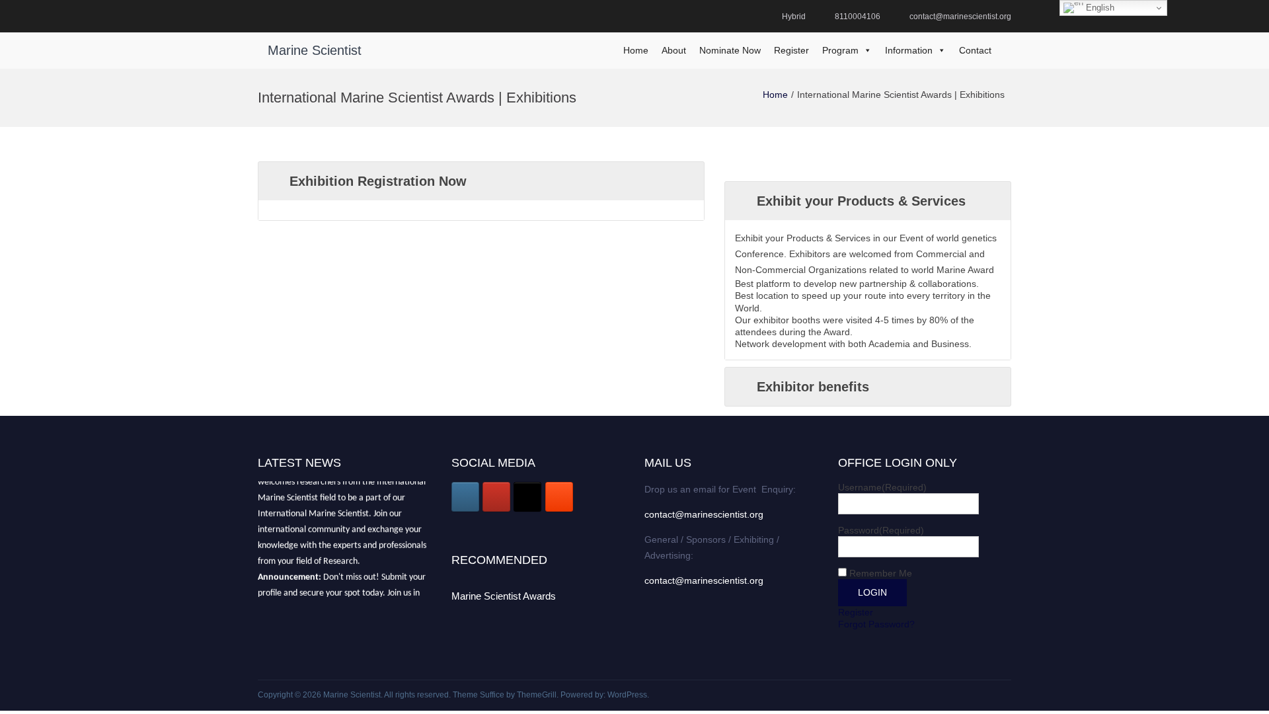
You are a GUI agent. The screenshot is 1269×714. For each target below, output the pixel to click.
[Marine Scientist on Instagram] (465, 497)
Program (840, 50)
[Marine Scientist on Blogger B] (559, 497)
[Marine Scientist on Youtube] (496, 497)
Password (881, 530)
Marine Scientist (315, 50)
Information (909, 50)
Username (882, 487)
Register (791, 50)
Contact (975, 50)
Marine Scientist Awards (503, 596)
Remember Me (880, 573)
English (1098, 8)
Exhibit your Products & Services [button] (861, 201)
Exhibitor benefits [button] (813, 386)
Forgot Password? (876, 624)
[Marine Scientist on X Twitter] (527, 497)
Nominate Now (730, 50)
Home (635, 50)
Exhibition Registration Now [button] (378, 181)
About (674, 50)
